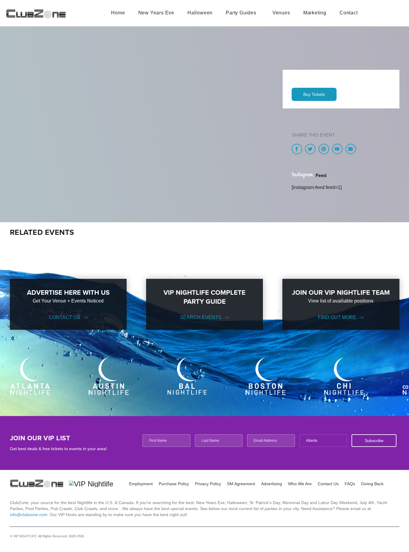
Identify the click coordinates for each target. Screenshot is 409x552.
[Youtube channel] (337, 149)
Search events (201, 317)
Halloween (200, 12)
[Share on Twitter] (310, 149)
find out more (337, 317)
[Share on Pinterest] (324, 149)
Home (118, 12)
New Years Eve (156, 12)
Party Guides (241, 12)
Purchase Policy (174, 483)
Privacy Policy (208, 483)
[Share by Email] (351, 149)
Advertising (271, 483)
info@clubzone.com (28, 514)
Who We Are (300, 483)
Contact (349, 12)
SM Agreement (241, 483)
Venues (281, 12)
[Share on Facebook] (297, 149)
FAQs (350, 483)
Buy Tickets (314, 94)
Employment (141, 483)
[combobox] (323, 440)
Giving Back (372, 483)
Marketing (314, 12)
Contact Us (64, 317)
